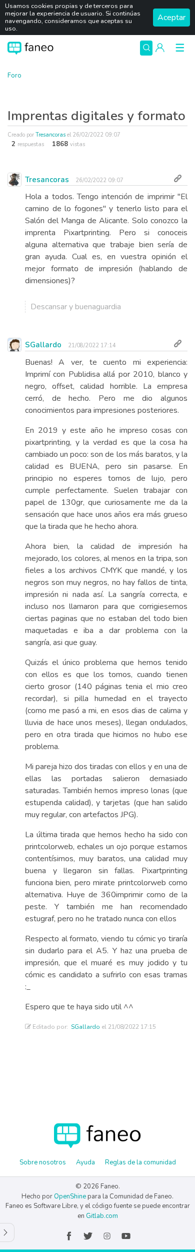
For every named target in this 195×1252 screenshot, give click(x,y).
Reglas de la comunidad (140, 1162)
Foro (15, 76)
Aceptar (172, 17)
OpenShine (70, 1196)
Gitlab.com (102, 1215)
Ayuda (85, 1162)
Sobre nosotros (43, 1162)
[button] (160, 48)
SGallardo (43, 345)
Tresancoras (51, 135)
